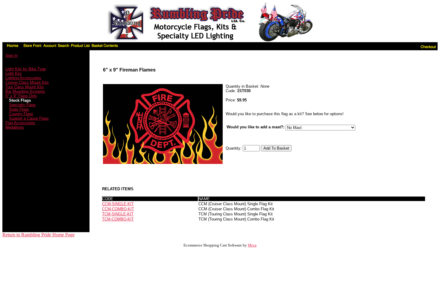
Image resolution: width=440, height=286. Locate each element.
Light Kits (13, 73)
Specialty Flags (22, 105)
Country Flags (21, 114)
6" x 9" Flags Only (21, 96)
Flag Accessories (20, 123)
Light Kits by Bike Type (25, 69)
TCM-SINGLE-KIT (117, 214)
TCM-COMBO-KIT (118, 219)
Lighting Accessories (23, 78)
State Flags (19, 109)
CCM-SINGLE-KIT (118, 204)
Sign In (11, 55)
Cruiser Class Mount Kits (27, 82)
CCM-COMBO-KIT (118, 209)
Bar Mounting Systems (25, 91)
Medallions (14, 127)
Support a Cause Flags (29, 118)
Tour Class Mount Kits (24, 87)
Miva (252, 245)
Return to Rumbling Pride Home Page (38, 234)
